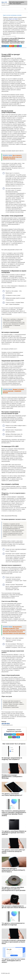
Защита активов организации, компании (12, 15)
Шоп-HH (4, 2)
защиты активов (13, 19)
